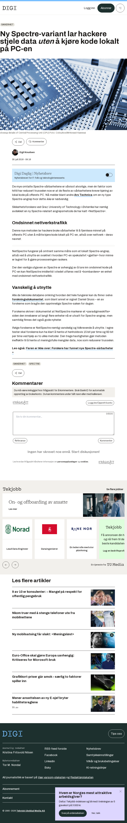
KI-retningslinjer (96, 767)
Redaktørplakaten (81, 777)
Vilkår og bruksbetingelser (102, 761)
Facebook (50, 755)
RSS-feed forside (55, 748)
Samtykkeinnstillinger (100, 755)
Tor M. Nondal (11, 765)
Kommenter (38, 141)
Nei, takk (96, 813)
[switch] (109, 175)
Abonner (106, 8)
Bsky (47, 767)
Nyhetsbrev (93, 748)
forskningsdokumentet (27, 299)
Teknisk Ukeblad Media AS (30, 811)
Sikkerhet (7, 24)
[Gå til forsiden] (9, 8)
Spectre (34, 364)
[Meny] (120, 8)
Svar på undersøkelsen (72, 813)
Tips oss (116, 733)
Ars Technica (83, 194)
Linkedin (49, 761)
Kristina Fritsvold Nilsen (17, 752)
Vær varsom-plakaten (52, 777)
